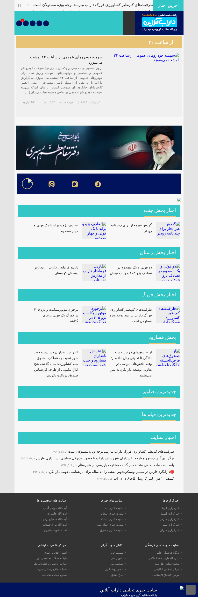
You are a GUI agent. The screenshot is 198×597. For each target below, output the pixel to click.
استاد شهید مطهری (55, 530)
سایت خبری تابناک (112, 519)
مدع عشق (117, 575)
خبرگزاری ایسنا (170, 513)
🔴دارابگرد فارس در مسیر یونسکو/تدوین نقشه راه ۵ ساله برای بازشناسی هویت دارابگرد (111, 472)
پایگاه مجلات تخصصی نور (52, 558)
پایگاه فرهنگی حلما (167, 552)
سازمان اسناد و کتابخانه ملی (50, 563)
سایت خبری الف (113, 508)
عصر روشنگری (114, 569)
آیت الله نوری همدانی (54, 524)
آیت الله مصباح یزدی (54, 519)
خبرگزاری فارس (169, 519)
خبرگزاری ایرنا (170, 508)
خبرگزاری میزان (169, 530)
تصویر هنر (117, 558)
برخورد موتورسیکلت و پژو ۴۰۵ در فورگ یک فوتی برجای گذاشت (56, 315)
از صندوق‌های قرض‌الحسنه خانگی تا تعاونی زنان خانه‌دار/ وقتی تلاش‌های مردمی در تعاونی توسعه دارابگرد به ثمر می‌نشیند (131, 363)
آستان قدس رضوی (55, 552)
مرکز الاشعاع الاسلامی (165, 575)
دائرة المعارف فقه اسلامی (163, 558)
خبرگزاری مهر (170, 524)
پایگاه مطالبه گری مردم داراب (139, 595)
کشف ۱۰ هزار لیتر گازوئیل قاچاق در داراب (144, 478)
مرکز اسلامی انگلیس (166, 569)
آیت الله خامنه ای (57, 513)
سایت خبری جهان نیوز (110, 524)
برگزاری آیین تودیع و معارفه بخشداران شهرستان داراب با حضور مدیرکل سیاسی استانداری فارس (105, 458)
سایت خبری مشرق (111, 530)
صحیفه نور (117, 563)
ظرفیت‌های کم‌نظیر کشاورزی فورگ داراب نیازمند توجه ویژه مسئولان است (93, 5)
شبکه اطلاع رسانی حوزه (52, 569)
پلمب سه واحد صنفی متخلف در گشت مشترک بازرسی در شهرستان (126, 465)
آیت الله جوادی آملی (55, 508)
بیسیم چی (117, 552)
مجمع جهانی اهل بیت (167, 563)
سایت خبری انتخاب (111, 513)
